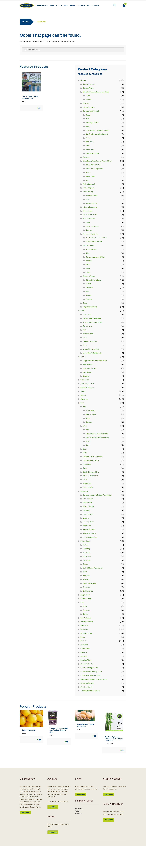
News (52, 5)
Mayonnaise (90, 142)
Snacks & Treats (89, 276)
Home (27, 22)
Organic (83, 395)
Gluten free (84, 399)
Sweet (88, 96)
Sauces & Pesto (88, 245)
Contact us (81, 5)
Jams (87, 145)
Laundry (86, 518)
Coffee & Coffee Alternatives (93, 456)
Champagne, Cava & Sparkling (97, 433)
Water (85, 453)
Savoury (88, 99)
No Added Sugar (86, 633)
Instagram (78, 813)
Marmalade (90, 149)
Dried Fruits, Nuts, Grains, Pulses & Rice (97, 161)
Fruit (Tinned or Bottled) (94, 241)
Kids (82, 602)
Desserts (86, 157)
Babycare (86, 610)
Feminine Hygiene (89, 583)
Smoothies (87, 483)
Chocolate (89, 288)
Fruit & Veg (87, 314)
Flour (87, 199)
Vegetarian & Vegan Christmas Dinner (93, 679)
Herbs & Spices (88, 188)
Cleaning (86, 510)
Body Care (87, 556)
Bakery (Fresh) (88, 88)
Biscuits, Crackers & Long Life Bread (96, 92)
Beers (85, 449)
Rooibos (89, 422)
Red (87, 430)
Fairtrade (83, 652)
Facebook (78, 808)
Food (85, 606)
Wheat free (84, 629)
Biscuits (86, 103)
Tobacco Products (89, 533)
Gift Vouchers (85, 648)
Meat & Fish (87, 372)
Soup (85, 303)
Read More (25, 812)
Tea (84, 407)
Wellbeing (86, 549)
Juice (85, 468)
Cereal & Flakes (88, 107)
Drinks (85, 614)
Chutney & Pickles (92, 153)
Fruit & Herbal (90, 410)
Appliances (87, 526)
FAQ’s (72, 5)
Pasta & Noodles (89, 218)
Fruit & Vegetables (89, 368)
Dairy (85, 337)
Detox (82, 637)
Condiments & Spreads (91, 111)
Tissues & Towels (89, 529)
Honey (88, 126)
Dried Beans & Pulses (93, 165)
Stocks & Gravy (91, 249)
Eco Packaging (85, 618)
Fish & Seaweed (89, 184)
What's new (84, 380)
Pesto (88, 268)
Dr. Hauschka (88, 591)
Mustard (88, 138)
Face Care (86, 552)
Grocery (83, 80)
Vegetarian (84, 625)
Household (84, 491)
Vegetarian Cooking (90, 307)
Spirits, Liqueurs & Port (91, 472)
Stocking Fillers (85, 660)
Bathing (85, 545)
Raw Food (84, 645)
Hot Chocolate (88, 487)
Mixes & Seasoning (90, 207)
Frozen (82, 357)
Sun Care (86, 587)
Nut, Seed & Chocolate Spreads (97, 134)
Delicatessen (87, 326)
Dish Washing (88, 514)
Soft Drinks (87, 464)
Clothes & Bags (85, 598)
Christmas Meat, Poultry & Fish (91, 671)
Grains (88, 172)
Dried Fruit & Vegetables (94, 169)
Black (88, 418)
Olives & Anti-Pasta (90, 215)
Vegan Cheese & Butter (91, 349)
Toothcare (86, 575)
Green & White (91, 414)
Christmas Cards (86, 687)
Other (87, 253)
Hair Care (86, 560)
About (58, 5)
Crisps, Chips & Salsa (93, 280)
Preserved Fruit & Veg (91, 234)
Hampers (83, 656)
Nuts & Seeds (90, 176)
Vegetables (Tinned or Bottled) (96, 238)
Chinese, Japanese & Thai (95, 257)
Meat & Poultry (88, 334)
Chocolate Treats (86, 664)
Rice (87, 180)
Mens (85, 572)
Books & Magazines (90, 537)
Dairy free (83, 641)
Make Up (86, 579)
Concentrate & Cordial (91, 460)
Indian (88, 272)
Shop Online (41, 5)
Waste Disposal (88, 506)
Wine (85, 426)
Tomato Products (89, 84)
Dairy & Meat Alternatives (92, 318)
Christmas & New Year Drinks (90, 675)
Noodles (89, 230)
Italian (88, 264)
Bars (87, 291)
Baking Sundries (91, 195)
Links (66, 5)
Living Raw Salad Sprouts (92, 353)
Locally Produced (86, 622)
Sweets (88, 284)
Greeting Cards (88, 522)
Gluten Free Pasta (92, 226)
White (88, 441)
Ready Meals (87, 364)
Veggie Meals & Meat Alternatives (95, 361)
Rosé (87, 445)
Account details (93, 5)
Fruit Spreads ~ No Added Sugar (97, 130)
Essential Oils (88, 499)
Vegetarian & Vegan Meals (92, 322)
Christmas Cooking (87, 683)
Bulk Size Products (87, 387)
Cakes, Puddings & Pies (89, 668)
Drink (82, 403)
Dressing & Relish (92, 122)
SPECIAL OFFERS (87, 383)
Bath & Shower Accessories (93, 568)
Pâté (87, 119)
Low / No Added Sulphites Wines (97, 437)
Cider (85, 480)
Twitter (77, 811)
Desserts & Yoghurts (90, 341)
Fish (84, 330)
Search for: (114, 5)
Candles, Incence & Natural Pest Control (97, 495)
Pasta (88, 222)
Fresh (82, 311)
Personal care (85, 541)
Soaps (85, 564)
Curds (88, 115)
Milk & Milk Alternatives (91, 476)
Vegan (82, 391)
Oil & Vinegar (87, 211)
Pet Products (87, 503)
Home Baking (88, 192)
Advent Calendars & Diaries (90, 691)
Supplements (85, 595)
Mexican (89, 261)
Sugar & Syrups (91, 203)
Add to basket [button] (39, 108)
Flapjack (89, 299)
